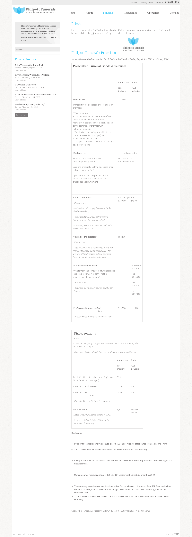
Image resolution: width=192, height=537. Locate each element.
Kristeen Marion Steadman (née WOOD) (35, 94)
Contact (174, 12)
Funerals (108, 12)
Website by (169, 534)
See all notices (21, 115)
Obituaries (153, 12)
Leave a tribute (20, 70)
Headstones (130, 12)
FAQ (14, 534)
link (92, 33)
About (89, 12)
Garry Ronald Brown (25, 85)
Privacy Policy (21, 534)
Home (72, 12)
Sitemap (31, 534)
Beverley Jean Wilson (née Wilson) (32, 75)
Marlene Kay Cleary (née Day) (30, 104)
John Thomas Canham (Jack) (29, 65)
